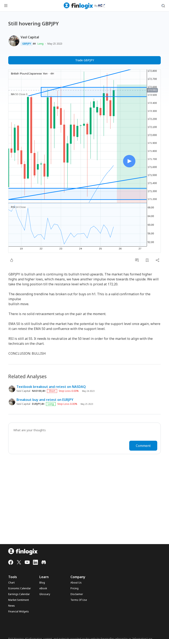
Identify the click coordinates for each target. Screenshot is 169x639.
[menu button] (5, 5)
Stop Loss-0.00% (69, 391)
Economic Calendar (19, 588)
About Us (76, 582)
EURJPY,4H (38, 404)
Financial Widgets (18, 611)
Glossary (44, 594)
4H (34, 43)
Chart (11, 582)
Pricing (74, 588)
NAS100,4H (38, 391)
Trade (84, 60)
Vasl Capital (30, 37)
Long (40, 43)
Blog (42, 582)
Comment (143, 445)
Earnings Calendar (19, 594)
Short (52, 391)
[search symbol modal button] (163, 5)
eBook (43, 588)
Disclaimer (76, 594)
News (11, 605)
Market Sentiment (18, 600)
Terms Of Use (78, 600)
